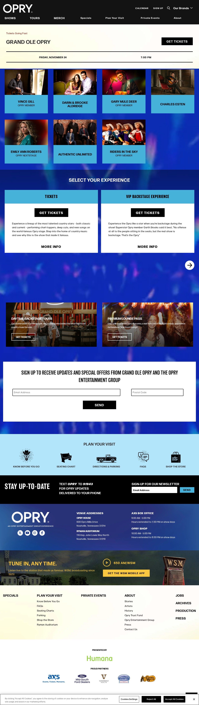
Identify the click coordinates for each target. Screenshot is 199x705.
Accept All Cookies (174, 699)
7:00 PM (146, 57)
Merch (59, 18)
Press (128, 624)
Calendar (142, 8)
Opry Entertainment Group (139, 620)
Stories (129, 601)
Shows (10, 18)
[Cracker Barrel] (148, 678)
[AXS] (53, 678)
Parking (41, 615)
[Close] (194, 699)
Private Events (150, 17)
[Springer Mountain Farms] (124, 678)
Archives (183, 603)
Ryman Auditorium (47, 624)
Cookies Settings (129, 699)
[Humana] (99, 658)
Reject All (151, 699)
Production (186, 610)
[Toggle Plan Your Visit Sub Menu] (126, 17)
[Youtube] (27, 532)
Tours (35, 18)
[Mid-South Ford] (82, 678)
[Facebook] (42, 532)
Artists (129, 606)
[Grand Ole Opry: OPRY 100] (189, 265)
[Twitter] (20, 532)
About (177, 17)
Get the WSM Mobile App (126, 573)
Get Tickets (177, 41)
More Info (51, 246)
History (129, 610)
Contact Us (131, 629)
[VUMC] (104, 678)
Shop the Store (45, 620)
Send (99, 405)
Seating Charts (45, 610)
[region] (99, 699)
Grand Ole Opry (28, 41)
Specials (86, 17)
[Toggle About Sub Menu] (183, 17)
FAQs (40, 606)
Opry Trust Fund (134, 615)
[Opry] (18, 8)
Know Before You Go (48, 601)
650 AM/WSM (124, 562)
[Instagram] (34, 532)
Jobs (180, 595)
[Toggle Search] (168, 8)
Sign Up (158, 8)
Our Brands (181, 8)
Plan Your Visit (115, 17)
